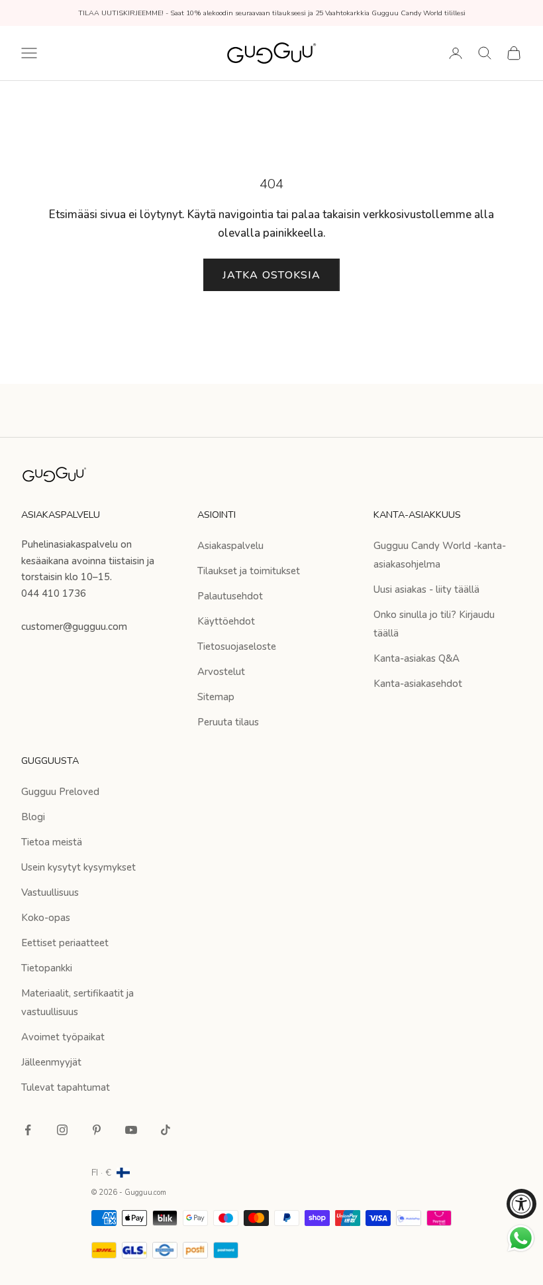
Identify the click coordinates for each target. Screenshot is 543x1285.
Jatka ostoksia (271, 275)
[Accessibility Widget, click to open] (521, 1204)
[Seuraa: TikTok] (165, 1129)
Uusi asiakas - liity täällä (426, 589)
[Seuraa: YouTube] (131, 1129)
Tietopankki (46, 968)
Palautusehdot (230, 596)
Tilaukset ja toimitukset (248, 571)
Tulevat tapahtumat (65, 1087)
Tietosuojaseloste (236, 646)
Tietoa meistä (51, 842)
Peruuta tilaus (228, 722)
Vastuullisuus (50, 892)
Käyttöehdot (226, 621)
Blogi (33, 817)
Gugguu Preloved (60, 791)
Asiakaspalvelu (230, 545)
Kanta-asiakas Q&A (416, 658)
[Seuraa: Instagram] (62, 1129)
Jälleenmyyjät (51, 1062)
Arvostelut (221, 671)
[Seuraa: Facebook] (27, 1129)
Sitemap (215, 697)
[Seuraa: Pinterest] (96, 1129)
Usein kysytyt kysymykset (78, 867)
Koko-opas (45, 917)
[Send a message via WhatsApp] (520, 1238)
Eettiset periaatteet (65, 942)
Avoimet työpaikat (63, 1037)
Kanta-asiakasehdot (417, 683)
